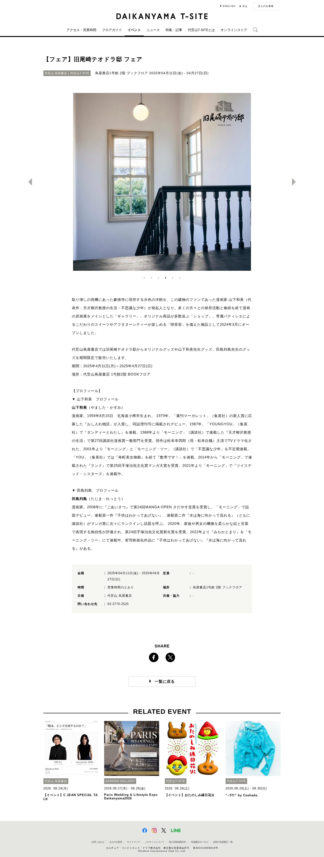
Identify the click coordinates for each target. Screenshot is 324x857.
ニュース (153, 30)
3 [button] (158, 277)
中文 (245, 6)
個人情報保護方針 (177, 842)
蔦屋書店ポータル (199, 842)
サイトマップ (133, 842)
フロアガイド (112, 30)
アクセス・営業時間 (81, 30)
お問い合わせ (97, 842)
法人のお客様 (266, 6)
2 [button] (151, 277)
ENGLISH (229, 6)
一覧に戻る (165, 681)
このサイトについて (154, 842)
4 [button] (165, 277)
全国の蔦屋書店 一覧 (223, 842)
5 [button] (172, 277)
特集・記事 (174, 30)
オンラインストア (234, 30)
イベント (134, 30)
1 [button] (144, 277)
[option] (162, 182)
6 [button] (179, 277)
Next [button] (296, 182)
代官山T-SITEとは (201, 30)
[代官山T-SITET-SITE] (162, 16)
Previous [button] (28, 182)
